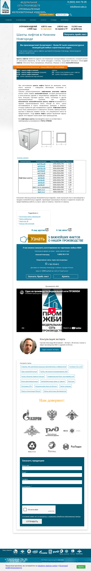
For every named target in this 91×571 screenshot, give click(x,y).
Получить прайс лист (75, 34)
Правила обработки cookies (84, 561)
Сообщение (27, 486)
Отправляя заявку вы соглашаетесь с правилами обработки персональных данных (51, 516)
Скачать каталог (23, 158)
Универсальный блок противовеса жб (60, 376)
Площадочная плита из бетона (46, 386)
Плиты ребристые (25, 219)
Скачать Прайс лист (38, 276)
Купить (65, 276)
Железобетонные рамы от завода (53, 381)
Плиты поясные (65, 386)
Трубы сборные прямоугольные (32, 376)
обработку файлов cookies (47, 566)
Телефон (25, 479)
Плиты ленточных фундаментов (55, 391)
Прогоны (71, 381)
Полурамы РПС (26, 386)
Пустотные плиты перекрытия (29, 216)
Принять (81, 567)
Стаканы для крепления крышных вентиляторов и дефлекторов (43, 366)
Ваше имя (26, 465)
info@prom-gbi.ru (78, 6)
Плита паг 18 (23, 221)
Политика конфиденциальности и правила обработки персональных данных (59, 561)
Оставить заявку (46, 14)
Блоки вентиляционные (29, 381)
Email (24, 472)
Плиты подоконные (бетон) (30, 391)
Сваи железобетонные (29, 371)
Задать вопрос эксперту (50, 349)
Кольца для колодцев (26, 223)
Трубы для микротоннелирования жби (53, 371)
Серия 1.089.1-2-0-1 (47, 67)
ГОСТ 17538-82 (59, 67)
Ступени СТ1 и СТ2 (75, 366)
